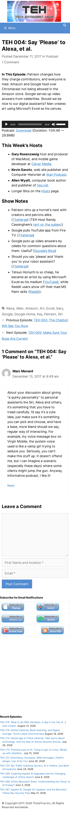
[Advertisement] (35, 676)
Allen (20, 308)
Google (7, 314)
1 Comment (10, 62)
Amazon (31, 308)
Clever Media (41, 164)
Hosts (45, 191)
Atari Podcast (56, 174)
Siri (60, 314)
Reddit (34, 292)
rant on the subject (47, 224)
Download (23, 130)
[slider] (61, 124)
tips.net (42, 185)
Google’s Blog (44, 251)
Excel (50, 308)
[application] (35, 124)
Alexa (10, 308)
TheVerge (20, 220)
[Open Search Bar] (64, 25)
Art (42, 308)
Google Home (24, 314)
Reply (11, 485)
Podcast (52, 56)
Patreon (50, 314)
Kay (39, 314)
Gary (59, 308)
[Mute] (53, 124)
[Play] (6, 124)
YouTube (50, 282)
